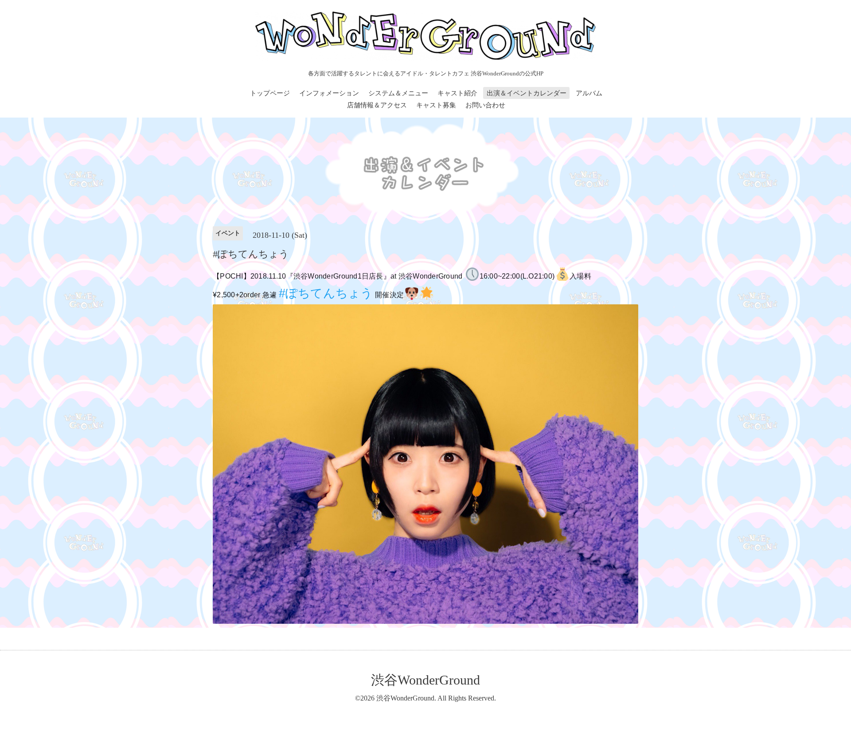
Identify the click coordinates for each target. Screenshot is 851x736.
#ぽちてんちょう (326, 293)
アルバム (589, 93)
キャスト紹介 (457, 93)
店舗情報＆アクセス (377, 105)
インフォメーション (329, 93)
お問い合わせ (485, 105)
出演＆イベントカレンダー (526, 93)
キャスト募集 (436, 105)
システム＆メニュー (398, 93)
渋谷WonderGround (425, 680)
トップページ (270, 93)
